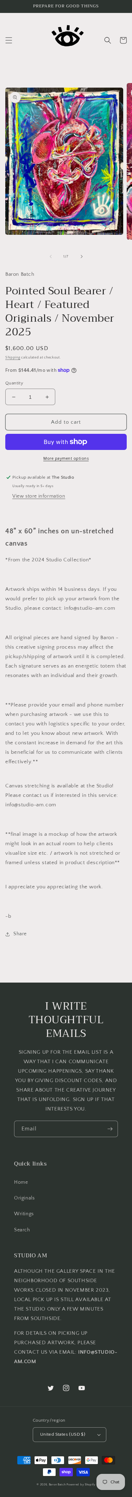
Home (21, 1182)
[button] (9, 40)
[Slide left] (50, 256)
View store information (38, 496)
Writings (24, 1214)
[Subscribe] (110, 1129)
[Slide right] (81, 256)
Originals (24, 1198)
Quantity (14, 383)
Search (22, 1230)
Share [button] (20, 934)
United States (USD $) (62, 1434)
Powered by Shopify (81, 1484)
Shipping (12, 358)
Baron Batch (57, 1484)
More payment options (66, 458)
